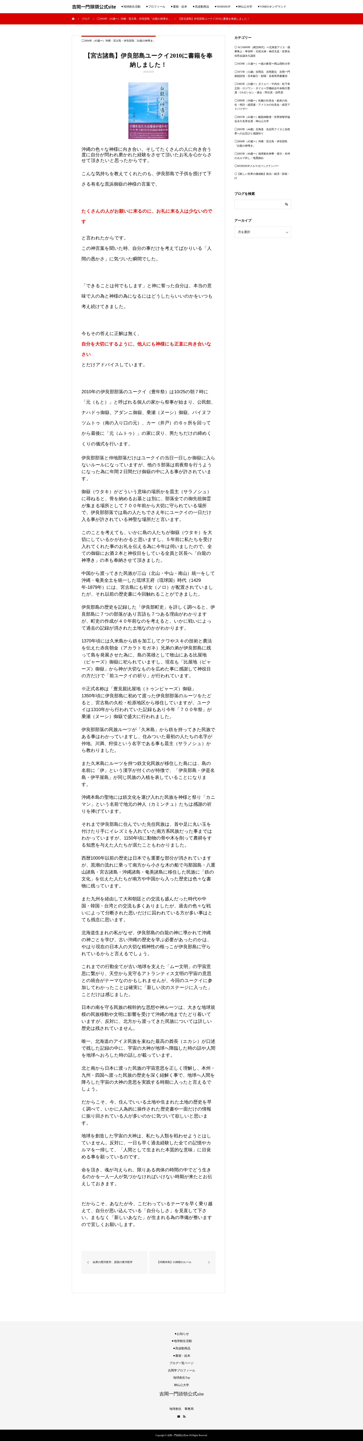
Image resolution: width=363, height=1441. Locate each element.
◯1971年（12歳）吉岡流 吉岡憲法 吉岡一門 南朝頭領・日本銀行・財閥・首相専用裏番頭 (262, 73)
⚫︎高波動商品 (200, 6)
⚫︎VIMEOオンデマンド (272, 6)
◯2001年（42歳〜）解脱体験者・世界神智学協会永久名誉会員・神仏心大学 (262, 119)
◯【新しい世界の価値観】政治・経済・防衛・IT (262, 176)
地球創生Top (181, 1377)
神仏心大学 (181, 1385)
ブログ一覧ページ (181, 1363)
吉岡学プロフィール (181, 1370)
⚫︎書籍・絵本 (179, 6)
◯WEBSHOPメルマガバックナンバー (256, 166)
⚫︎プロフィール (155, 6)
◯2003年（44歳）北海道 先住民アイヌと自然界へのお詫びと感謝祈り (262, 131)
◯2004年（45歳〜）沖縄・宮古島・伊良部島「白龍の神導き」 (118, 40)
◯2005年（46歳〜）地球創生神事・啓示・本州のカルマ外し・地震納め (262, 155)
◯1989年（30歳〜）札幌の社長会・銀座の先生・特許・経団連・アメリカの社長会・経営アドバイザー (262, 105)
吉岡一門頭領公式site (94, 6)
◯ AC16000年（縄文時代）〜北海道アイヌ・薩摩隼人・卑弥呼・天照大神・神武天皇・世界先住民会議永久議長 (262, 51)
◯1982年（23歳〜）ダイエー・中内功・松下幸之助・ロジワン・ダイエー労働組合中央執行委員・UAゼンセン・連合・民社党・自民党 (262, 88)
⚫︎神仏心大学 (244, 6)
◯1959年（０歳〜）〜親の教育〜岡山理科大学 (262, 63)
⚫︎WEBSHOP (222, 6)
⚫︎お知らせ (181, 1333)
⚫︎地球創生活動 (130, 6)
